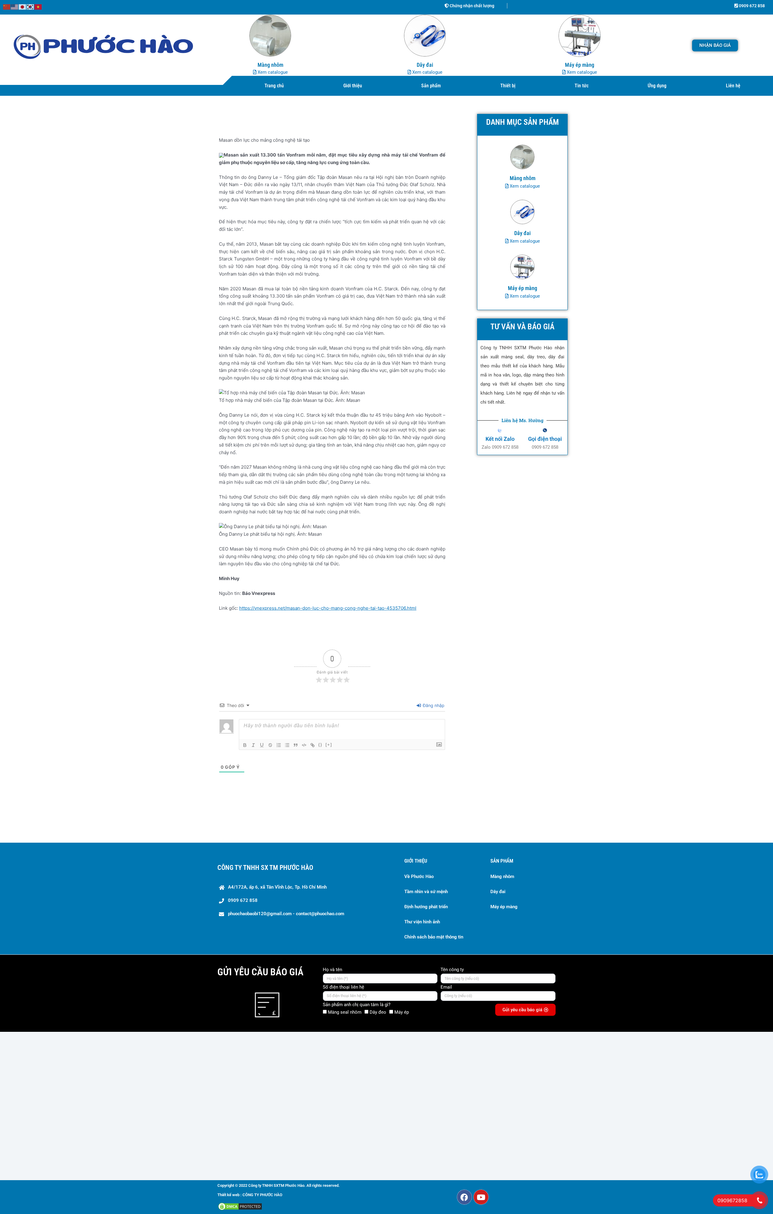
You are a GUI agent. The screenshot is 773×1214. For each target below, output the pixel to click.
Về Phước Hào (419, 876)
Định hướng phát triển (426, 906)
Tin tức (582, 86)
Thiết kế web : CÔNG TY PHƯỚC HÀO (249, 1195)
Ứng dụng (657, 86)
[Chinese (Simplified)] (7, 6)
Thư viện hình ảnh (422, 922)
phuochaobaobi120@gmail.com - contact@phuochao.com (286, 913)
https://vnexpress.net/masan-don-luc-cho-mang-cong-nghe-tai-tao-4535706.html (327, 608)
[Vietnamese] (38, 6)
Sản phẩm (431, 86)
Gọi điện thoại (545, 439)
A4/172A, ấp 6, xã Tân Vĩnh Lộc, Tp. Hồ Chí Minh (277, 887)
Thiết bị (507, 86)
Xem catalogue (272, 72)
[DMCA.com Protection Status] (240, 1206)
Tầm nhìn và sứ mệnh (426, 891)
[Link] (312, 745)
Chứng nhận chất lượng (471, 5)
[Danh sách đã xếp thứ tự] (278, 745)
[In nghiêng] (253, 745)
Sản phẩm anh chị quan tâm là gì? (356, 1004)
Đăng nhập (433, 705)
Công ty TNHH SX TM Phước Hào (265, 867)
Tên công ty (452, 969)
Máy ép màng (504, 906)
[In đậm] (245, 745)
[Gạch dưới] (262, 745)
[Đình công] (270, 745)
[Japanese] (23, 6)
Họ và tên (332, 969)
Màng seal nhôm (344, 1012)
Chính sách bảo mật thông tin (433, 937)
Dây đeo (378, 1012)
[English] (15, 6)
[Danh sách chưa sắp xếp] (287, 745)
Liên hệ (733, 86)
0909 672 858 (751, 5)
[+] (329, 744)
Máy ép (401, 1012)
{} (320, 744)
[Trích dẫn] (295, 745)
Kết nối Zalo (500, 439)
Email (446, 987)
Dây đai (497, 891)
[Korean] (30, 6)
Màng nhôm (502, 876)
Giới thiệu (352, 86)
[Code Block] (304, 745)
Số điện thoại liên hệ (343, 987)
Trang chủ (274, 86)
